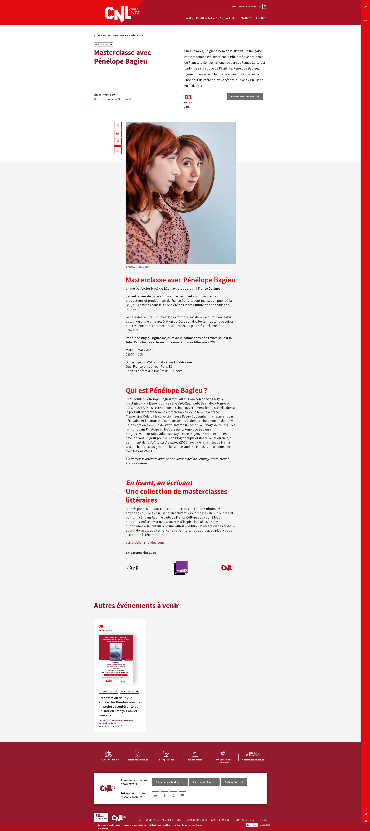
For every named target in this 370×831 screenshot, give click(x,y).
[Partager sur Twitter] (118, 125)
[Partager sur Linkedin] (118, 133)
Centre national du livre (168, 782)
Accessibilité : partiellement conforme (185, 819)
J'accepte (252, 825)
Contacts (241, 819)
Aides (189, 18)
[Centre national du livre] (122, 14)
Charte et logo (258, 819)
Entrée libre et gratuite (242, 96)
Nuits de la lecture (202, 782)
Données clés (205, 18)
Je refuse (265, 825)
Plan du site (226, 819)
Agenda (245, 18)
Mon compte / (246, 6)
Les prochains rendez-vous (145, 542)
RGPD (213, 819)
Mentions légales (149, 819)
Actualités (227, 18)
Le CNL (260, 18)
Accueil (97, 35)
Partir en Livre (232, 782)
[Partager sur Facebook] (118, 142)
